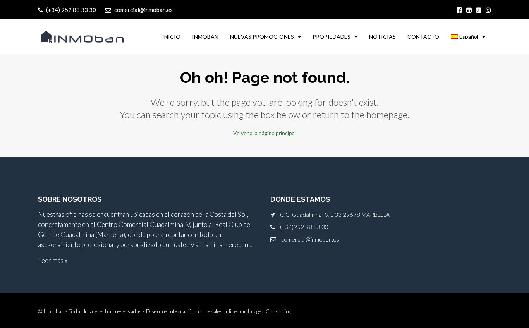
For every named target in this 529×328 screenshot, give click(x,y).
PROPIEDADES (331, 36)
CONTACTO (423, 36)
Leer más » (52, 260)
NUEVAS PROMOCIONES (262, 36)
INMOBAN (205, 36)
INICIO (171, 36)
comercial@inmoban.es (310, 239)
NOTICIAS (382, 36)
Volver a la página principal (264, 133)
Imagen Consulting (269, 311)
